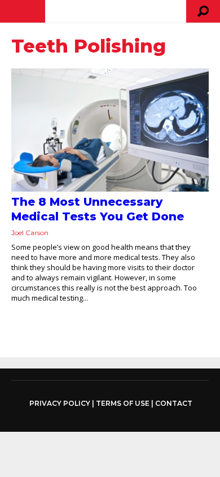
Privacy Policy (59, 403)
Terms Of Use (122, 403)
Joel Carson (30, 232)
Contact (173, 403)
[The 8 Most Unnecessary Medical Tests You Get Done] (110, 130)
